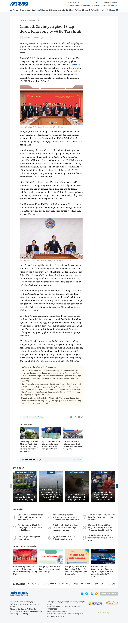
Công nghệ (86, 10)
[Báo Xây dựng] (19, 3)
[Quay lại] (21, 417)
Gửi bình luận (76, 460)
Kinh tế (38, 10)
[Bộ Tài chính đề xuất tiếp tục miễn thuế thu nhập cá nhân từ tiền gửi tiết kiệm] (51, 433)
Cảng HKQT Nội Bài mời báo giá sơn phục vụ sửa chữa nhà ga (50, 569)
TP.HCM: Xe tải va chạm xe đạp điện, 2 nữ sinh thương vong (25, 497)
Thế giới (94, 10)
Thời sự (15, 10)
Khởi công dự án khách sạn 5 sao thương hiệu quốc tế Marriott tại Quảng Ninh (25, 570)
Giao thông (31, 10)
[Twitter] (75, 417)
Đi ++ (99, 10)
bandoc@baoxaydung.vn (61, 611)
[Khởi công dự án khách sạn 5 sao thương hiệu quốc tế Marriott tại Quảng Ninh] (25, 556)
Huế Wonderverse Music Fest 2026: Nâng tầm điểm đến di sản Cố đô (53, 584)
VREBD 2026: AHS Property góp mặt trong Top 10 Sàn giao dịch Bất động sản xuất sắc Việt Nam (102, 571)
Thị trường (34, 21)
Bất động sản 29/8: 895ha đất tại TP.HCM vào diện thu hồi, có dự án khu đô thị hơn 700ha (51, 494)
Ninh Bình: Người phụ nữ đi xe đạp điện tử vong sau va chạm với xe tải (101, 517)
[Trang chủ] (11, 10)
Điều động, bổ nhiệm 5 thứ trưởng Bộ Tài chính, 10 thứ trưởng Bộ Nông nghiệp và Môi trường (29, 446)
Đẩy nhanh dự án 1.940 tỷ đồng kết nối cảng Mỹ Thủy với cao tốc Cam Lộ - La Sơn (100, 527)
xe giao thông (74, 5)
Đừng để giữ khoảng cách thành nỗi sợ (29, 537)
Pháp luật (44, 10)
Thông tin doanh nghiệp (24, 546)
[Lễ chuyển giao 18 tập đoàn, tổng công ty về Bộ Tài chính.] (51, 105)
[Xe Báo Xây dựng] (112, 603)
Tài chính (72, 64)
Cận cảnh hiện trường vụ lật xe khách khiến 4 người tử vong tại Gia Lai (30, 517)
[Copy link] (82, 417)
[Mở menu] (117, 10)
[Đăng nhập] (101, 2)
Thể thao (78, 10)
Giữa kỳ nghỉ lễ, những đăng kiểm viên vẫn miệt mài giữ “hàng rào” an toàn (65, 527)
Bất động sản (85, 5)
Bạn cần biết (19, 584)
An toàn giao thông (98, 5)
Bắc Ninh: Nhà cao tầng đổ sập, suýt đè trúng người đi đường (77, 497)
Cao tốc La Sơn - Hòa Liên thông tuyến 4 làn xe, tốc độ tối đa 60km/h (30, 527)
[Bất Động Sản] (95, 603)
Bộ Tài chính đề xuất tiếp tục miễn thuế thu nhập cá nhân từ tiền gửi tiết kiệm (51, 445)
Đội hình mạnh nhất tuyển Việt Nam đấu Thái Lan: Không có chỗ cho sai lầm (103, 496)
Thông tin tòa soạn (108, 594)
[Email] (79, 417)
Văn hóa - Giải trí (68, 10)
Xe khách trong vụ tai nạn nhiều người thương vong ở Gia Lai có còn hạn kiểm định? (66, 517)
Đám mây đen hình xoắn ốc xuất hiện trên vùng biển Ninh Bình (101, 537)
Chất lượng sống (55, 10)
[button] (117, 486)
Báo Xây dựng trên (29, 417)
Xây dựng (22, 10)
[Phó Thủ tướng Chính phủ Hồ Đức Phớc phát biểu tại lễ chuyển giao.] (51, 238)
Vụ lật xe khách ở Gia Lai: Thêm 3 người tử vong (64, 537)
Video (104, 10)
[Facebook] (71, 417)
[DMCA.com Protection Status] (103, 613)
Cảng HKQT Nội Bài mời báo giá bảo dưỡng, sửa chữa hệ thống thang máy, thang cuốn (76, 570)
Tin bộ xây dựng (112, 5)
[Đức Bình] (21, 38)
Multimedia (111, 10)
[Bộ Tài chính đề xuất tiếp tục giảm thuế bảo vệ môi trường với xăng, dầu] (73, 433)
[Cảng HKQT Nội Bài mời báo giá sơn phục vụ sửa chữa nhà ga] (51, 556)
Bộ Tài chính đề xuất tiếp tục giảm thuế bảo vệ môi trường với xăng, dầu (73, 445)
